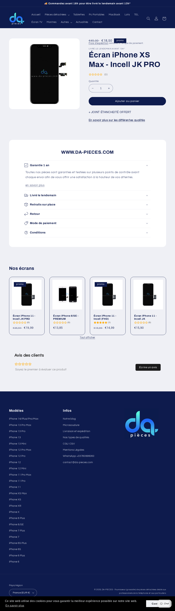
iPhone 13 (15, 437)
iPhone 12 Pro (17, 456)
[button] (57, 15)
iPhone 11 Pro (17, 481)
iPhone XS (15, 499)
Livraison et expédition (76, 431)
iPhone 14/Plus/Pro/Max (23, 419)
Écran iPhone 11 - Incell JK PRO (24, 317)
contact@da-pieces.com (78, 462)
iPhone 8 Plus (17, 518)
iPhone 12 (15, 462)
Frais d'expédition (98, 43)
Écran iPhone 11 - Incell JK (145, 317)
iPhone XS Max (18, 493)
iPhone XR (15, 506)
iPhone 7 (14, 537)
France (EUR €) (21, 593)
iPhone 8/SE (16, 524)
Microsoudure (71, 425)
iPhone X (14, 512)
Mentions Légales (73, 450)
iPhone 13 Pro (17, 431)
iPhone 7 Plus (17, 530)
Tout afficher (87, 337)
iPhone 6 (14, 561)
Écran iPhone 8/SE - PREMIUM (66, 317)
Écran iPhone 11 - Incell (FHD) (105, 317)
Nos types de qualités (76, 437)
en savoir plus (35, 185)
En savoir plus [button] (14, 605)
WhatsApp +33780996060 (78, 456)
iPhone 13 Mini (17, 443)
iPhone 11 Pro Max (20, 475)
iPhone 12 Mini (17, 468)
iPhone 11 (15, 487)
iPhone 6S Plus (18, 543)
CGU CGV (69, 443)
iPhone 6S (15, 549)
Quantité (94, 81)
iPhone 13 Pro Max (20, 425)
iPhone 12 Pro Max (20, 450)
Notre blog (69, 419)
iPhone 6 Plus (17, 555)
